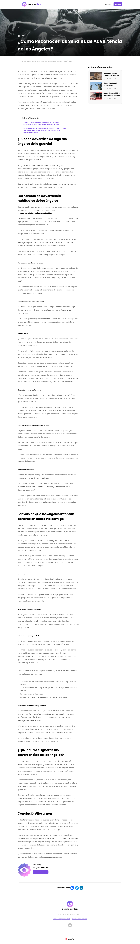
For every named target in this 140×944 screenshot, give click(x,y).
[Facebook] (72, 888)
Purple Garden (41, 867)
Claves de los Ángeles (28, 61)
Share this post (63, 888)
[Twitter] (77, 888)
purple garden (70, 909)
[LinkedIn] (81, 888)
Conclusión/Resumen (30, 132)
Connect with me (40, 872)
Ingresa (118, 4)
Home (19, 61)
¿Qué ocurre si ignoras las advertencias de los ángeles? (41, 130)
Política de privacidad (61, 919)
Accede (108, 4)
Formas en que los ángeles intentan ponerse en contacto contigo (45, 128)
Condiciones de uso (79, 919)
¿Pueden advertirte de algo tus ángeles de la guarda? (41, 122)
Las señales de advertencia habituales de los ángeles (41, 124)
